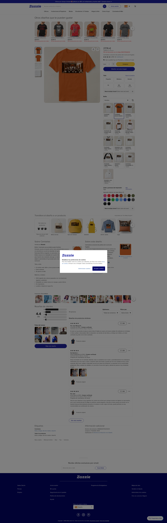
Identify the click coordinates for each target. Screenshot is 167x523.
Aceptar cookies (99, 268)
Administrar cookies (84, 268)
